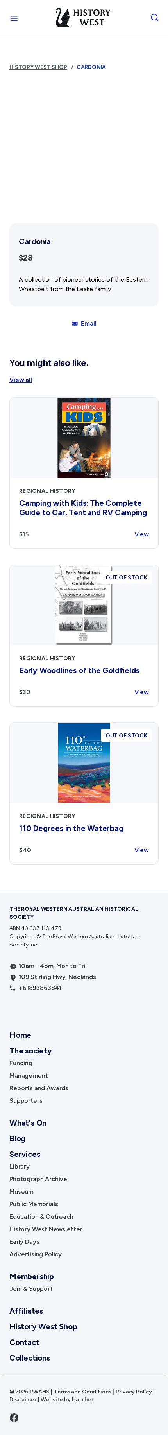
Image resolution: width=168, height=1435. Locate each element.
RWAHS (39, 1391)
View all (20, 380)
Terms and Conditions (82, 1391)
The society (30, 1050)
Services (24, 1154)
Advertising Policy (35, 1254)
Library (19, 1166)
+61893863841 (40, 988)
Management (28, 1075)
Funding (20, 1063)
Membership (31, 1276)
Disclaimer (22, 1399)
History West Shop (38, 67)
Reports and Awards (38, 1088)
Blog (17, 1138)
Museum (21, 1191)
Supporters (25, 1100)
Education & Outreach (41, 1216)
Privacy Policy (134, 1391)
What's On (27, 1122)
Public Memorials (33, 1204)
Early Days (24, 1241)
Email (88, 323)
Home (20, 1035)
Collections (29, 1358)
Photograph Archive (38, 1179)
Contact (24, 1342)
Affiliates (26, 1311)
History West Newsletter (45, 1229)
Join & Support (31, 1288)
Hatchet (83, 1399)
